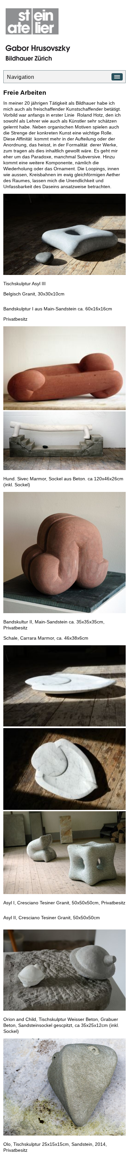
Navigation (20, 77)
